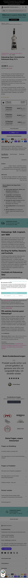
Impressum (24, 281)
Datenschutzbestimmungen (15, 281)
